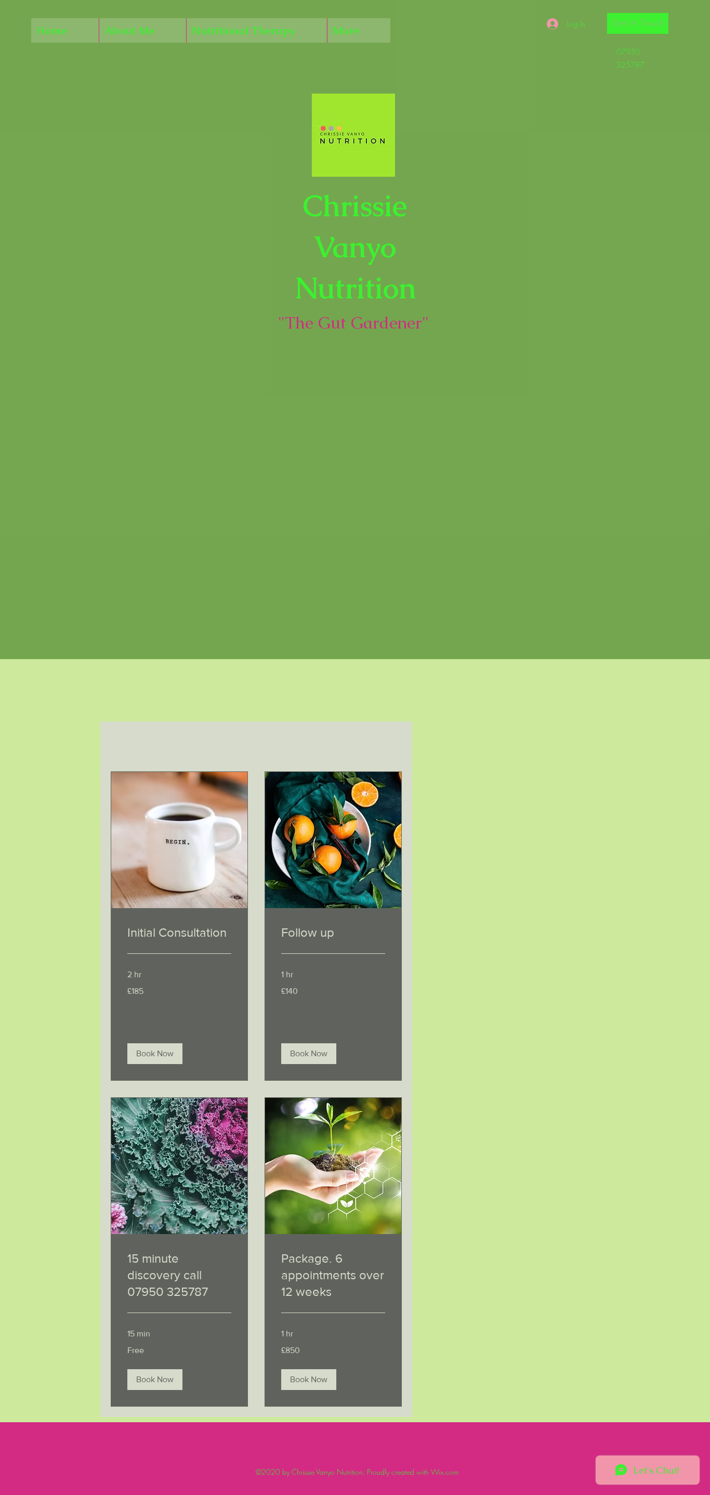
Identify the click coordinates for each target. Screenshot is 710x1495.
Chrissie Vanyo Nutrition (355, 247)
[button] (637, 23)
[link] (179, 932)
